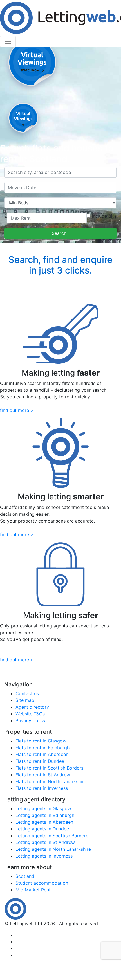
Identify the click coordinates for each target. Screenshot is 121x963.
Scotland (24, 876)
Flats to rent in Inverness (41, 788)
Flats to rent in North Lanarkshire (50, 781)
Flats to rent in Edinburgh (42, 747)
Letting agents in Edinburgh (44, 815)
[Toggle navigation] (8, 41)
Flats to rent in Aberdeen (41, 754)
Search (60, 233)
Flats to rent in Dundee (39, 761)
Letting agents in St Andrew (45, 842)
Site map (24, 700)
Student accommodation (41, 883)
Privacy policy (30, 720)
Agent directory (32, 707)
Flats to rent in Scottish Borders (49, 768)
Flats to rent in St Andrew (42, 774)
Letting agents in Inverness (44, 856)
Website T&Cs (30, 714)
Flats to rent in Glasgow (40, 741)
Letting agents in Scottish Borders (51, 835)
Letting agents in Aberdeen (44, 822)
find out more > (16, 410)
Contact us (27, 693)
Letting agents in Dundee (42, 829)
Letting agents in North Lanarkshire (53, 849)
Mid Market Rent (33, 890)
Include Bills (104, 216)
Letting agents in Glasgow (43, 808)
